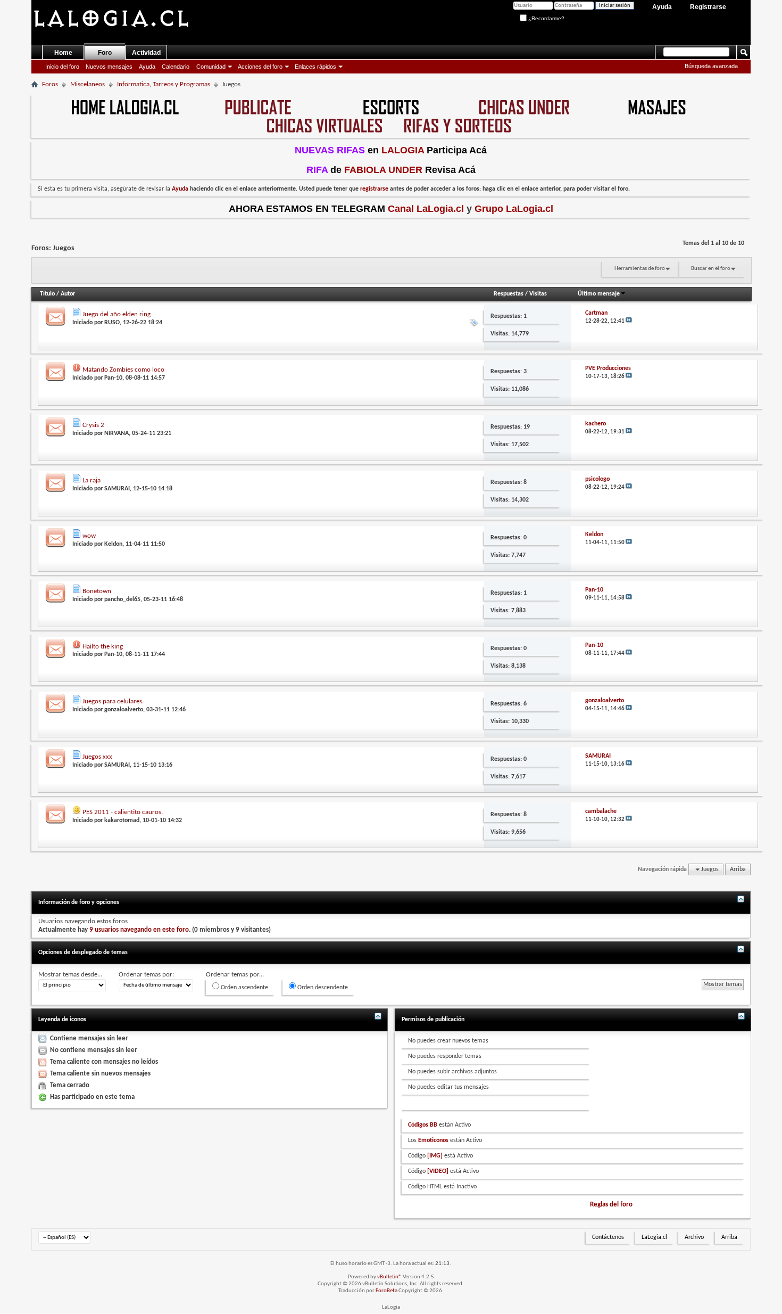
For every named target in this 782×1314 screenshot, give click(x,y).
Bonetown (96, 591)
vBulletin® (389, 1277)
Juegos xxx (97, 756)
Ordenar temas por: (146, 974)
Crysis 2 (93, 425)
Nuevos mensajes (109, 66)
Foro (105, 52)
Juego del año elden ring (116, 314)
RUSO (112, 322)
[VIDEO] (437, 1171)
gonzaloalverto (123, 710)
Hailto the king (102, 646)
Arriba (738, 869)
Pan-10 (113, 378)
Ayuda (662, 7)
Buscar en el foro (710, 269)
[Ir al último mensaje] (629, 321)
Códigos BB (422, 1125)
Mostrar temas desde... (70, 974)
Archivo (694, 1237)
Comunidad (211, 66)
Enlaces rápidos (315, 66)
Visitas (538, 294)
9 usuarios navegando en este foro (139, 929)
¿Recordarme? (545, 18)
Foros (50, 84)
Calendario (175, 66)
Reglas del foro (611, 1204)
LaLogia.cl (654, 1237)
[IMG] (435, 1156)
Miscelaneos (87, 84)
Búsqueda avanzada (711, 66)
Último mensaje (599, 294)
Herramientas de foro (639, 269)
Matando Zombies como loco (123, 369)
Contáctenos (608, 1237)
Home (63, 52)
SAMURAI (117, 489)
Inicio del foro (62, 66)
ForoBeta (386, 1291)
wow (89, 535)
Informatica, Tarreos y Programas (163, 84)
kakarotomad (121, 820)
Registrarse (708, 7)
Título (47, 294)
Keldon (113, 544)
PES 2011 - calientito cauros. (122, 812)
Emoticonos (433, 1140)
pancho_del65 (122, 599)
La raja (91, 480)
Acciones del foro (260, 66)
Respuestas (508, 294)
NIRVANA (116, 433)
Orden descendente (322, 987)
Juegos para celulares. (113, 701)
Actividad (146, 52)
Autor (68, 294)
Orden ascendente (243, 987)
